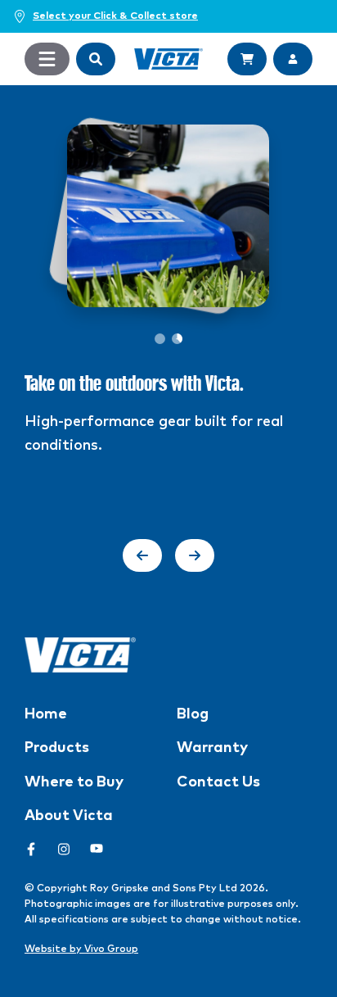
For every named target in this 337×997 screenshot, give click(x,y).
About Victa (69, 816)
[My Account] (292, 59)
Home (46, 714)
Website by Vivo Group (81, 949)
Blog (193, 714)
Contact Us (218, 782)
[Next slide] (194, 555)
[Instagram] (63, 848)
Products (57, 748)
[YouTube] (96, 848)
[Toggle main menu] (47, 59)
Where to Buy (74, 782)
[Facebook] (31, 848)
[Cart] (247, 59)
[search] (95, 59)
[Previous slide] (142, 555)
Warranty (212, 748)
